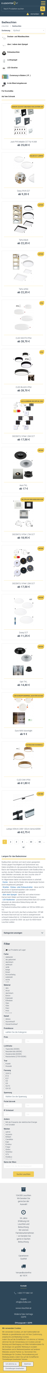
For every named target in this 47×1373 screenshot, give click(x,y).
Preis (6, 1037)
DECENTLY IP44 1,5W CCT (23, 436)
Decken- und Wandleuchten (18, 36)
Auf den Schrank (8, 96)
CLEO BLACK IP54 (23, 387)
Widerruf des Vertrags (23, 1314)
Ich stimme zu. (11, 1364)
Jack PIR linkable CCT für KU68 (23, 142)
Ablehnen (27, 1364)
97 (23, 847)
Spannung (8, 1093)
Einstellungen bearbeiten (15, 1368)
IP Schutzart (9, 1110)
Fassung (7, 1070)
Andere (7, 1119)
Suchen (42, 8)
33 (31, 842)
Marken (7, 1129)
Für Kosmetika (7, 91)
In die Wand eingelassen (17, 83)
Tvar (5, 1061)
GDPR (23, 1317)
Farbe (6, 954)
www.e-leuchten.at (23, 1308)
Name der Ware (10, 1162)
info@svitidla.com (23, 1302)
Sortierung (6, 30)
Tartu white (23, 289)
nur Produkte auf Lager (17, 950)
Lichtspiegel (12, 60)
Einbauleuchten (13, 52)
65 (40, 842)
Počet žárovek (9, 1101)
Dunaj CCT (23, 632)
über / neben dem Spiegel (17, 44)
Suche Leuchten (23, 1174)
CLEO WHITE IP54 (23, 338)
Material (7, 985)
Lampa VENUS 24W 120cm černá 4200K (23, 829)
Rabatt (6, 1016)
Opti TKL (23, 681)
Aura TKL (23, 485)
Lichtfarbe (8, 1046)
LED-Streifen (12, 68)
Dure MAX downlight (23, 731)
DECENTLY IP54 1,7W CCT (23, 534)
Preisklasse (8, 1028)
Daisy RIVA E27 (23, 191)
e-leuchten (5, 26)
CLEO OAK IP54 (23, 780)
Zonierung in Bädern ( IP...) (20, 75)
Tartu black (23, 240)
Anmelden (34, 14)
